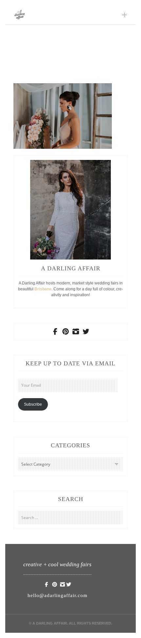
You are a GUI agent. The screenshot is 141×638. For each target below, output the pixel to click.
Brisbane (42, 289)
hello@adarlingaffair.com (58, 595)
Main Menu (124, 14)
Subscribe (33, 404)
